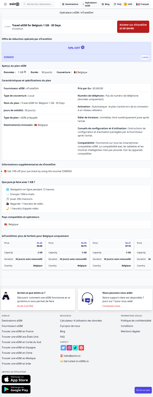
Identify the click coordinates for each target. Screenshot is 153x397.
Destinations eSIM (12, 320)
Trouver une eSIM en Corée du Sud (21, 342)
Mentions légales (130, 331)
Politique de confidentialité (136, 320)
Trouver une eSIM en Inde (16, 363)
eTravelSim (87, 12)
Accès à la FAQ (25, 306)
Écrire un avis (143, 390)
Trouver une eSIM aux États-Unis (20, 336)
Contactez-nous (111, 306)
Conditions (127, 326)
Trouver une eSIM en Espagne (19, 347)
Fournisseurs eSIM (12, 326)
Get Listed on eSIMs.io (74, 361)
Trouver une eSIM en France (17, 331)
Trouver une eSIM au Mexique (19, 358)
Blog (62, 331)
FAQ (62, 336)
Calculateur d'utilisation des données (81, 320)
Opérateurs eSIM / (70, 12)
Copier (145, 57)
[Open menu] (5, 4)
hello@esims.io (70, 355)
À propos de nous (70, 326)
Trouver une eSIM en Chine (17, 352)
